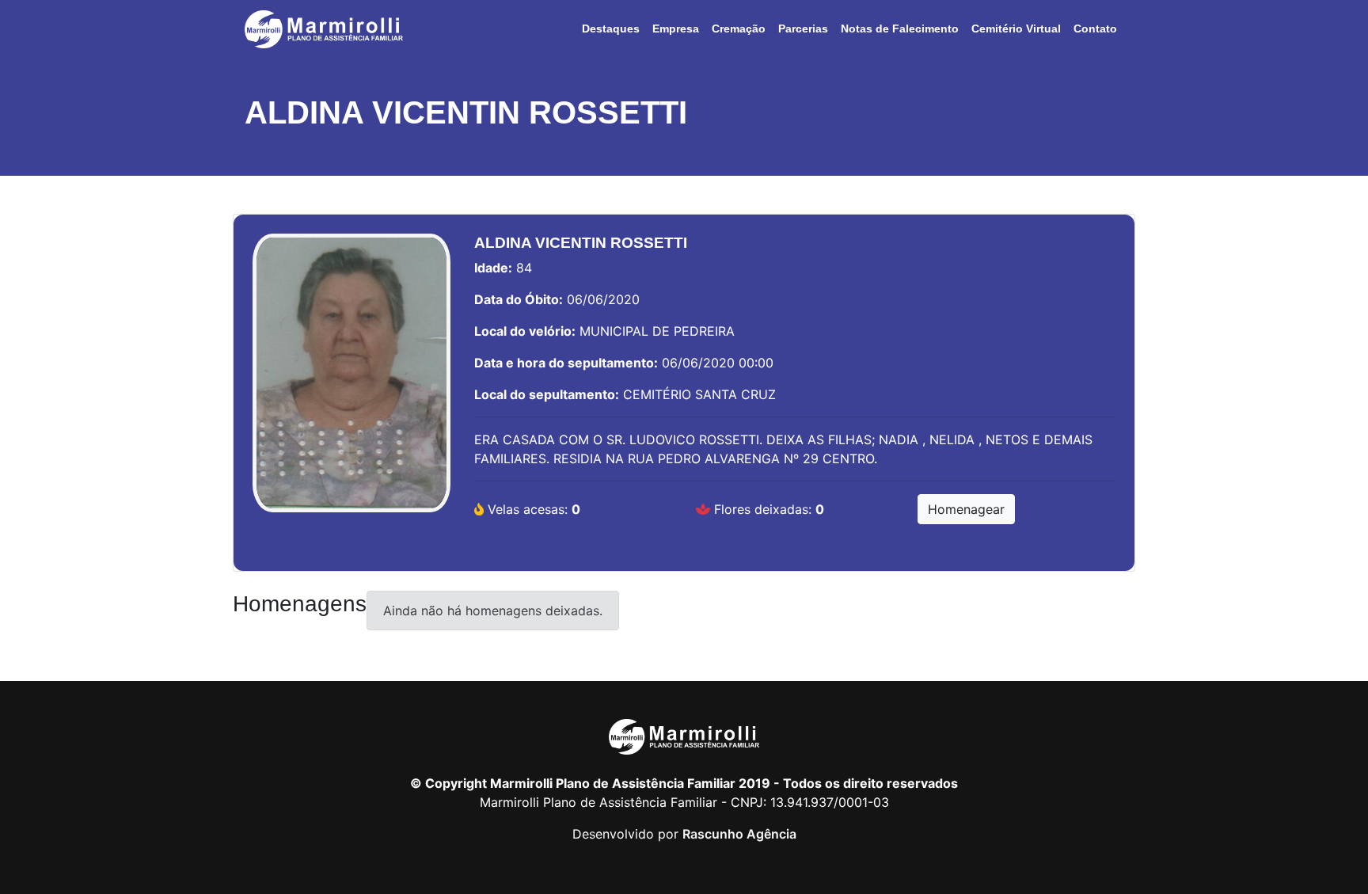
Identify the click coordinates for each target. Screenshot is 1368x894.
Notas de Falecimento (900, 28)
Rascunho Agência (739, 834)
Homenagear (966, 509)
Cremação (739, 28)
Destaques (611, 28)
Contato (1095, 28)
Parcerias (803, 28)
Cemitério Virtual (1016, 28)
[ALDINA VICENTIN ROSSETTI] (351, 381)
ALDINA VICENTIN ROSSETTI (466, 112)
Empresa (675, 28)
